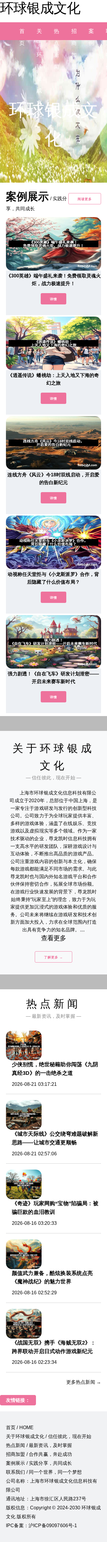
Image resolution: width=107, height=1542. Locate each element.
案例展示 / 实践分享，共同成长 (39, 1463)
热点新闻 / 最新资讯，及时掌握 (39, 1445)
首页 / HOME (20, 1427)
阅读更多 (85, 199)
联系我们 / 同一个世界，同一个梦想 (44, 1472)
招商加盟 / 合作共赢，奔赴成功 (39, 1454)
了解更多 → (53, 957)
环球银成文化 (40, 8)
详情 (53, 299)
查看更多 (53, 938)
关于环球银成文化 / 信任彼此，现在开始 (48, 1436)
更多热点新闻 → (83, 1382)
